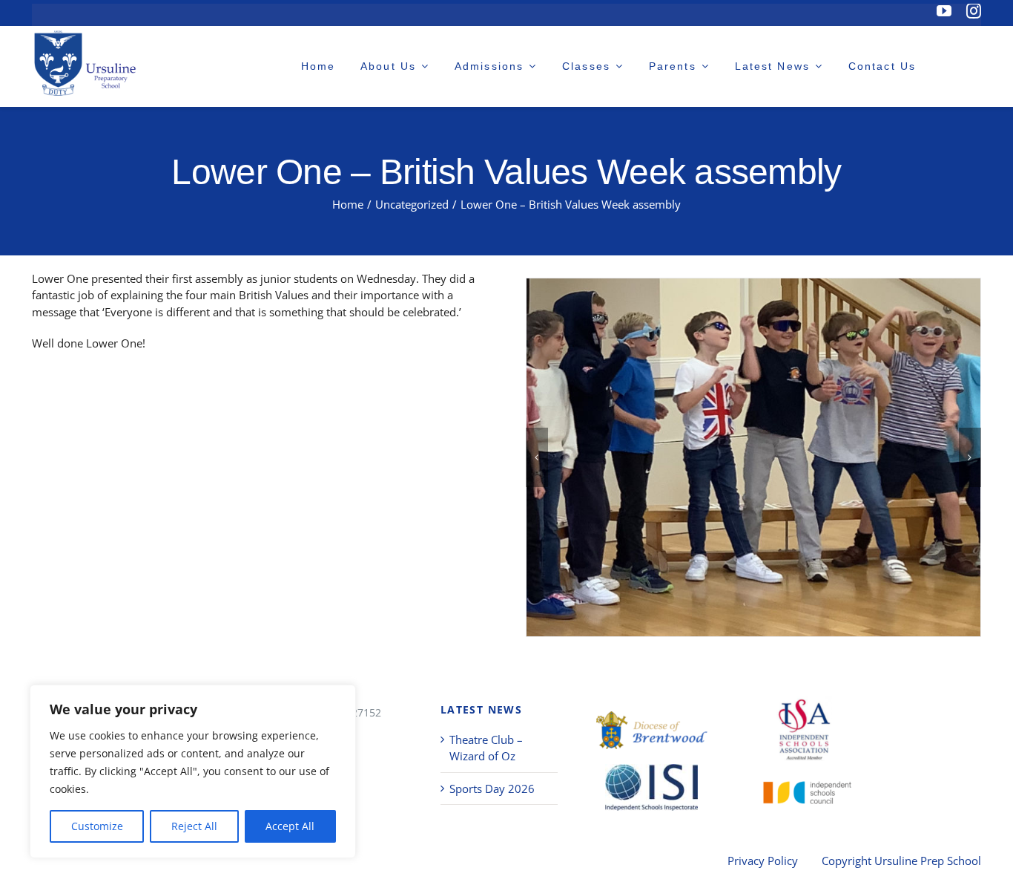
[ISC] (804, 788)
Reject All (194, 826)
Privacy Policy (762, 860)
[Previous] (537, 457)
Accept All (289, 826)
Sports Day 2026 (492, 788)
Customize (97, 826)
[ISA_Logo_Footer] (804, 728)
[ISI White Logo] (651, 787)
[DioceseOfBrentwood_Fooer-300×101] (651, 730)
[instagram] (973, 11)
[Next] (970, 457)
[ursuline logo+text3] (87, 63)
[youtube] (944, 11)
